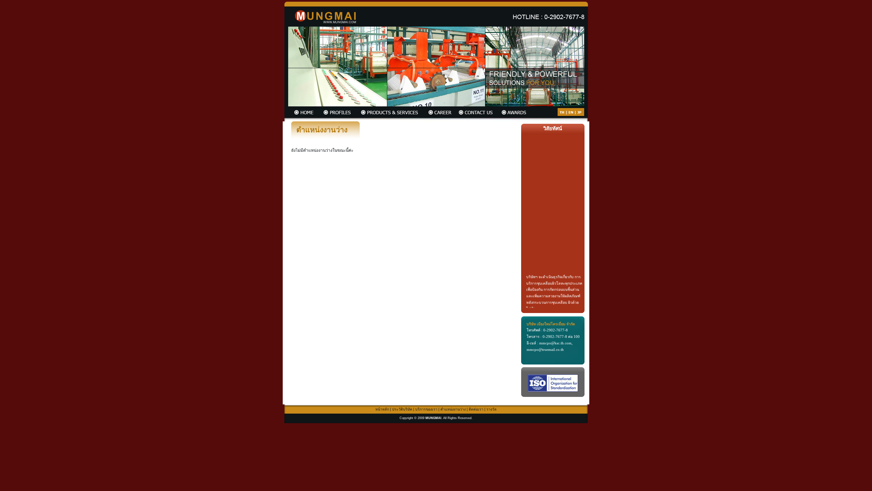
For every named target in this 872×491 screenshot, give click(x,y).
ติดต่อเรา (476, 409)
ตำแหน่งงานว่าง (453, 409)
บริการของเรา (426, 409)
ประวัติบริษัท (402, 409)
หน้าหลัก (382, 409)
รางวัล (491, 409)
